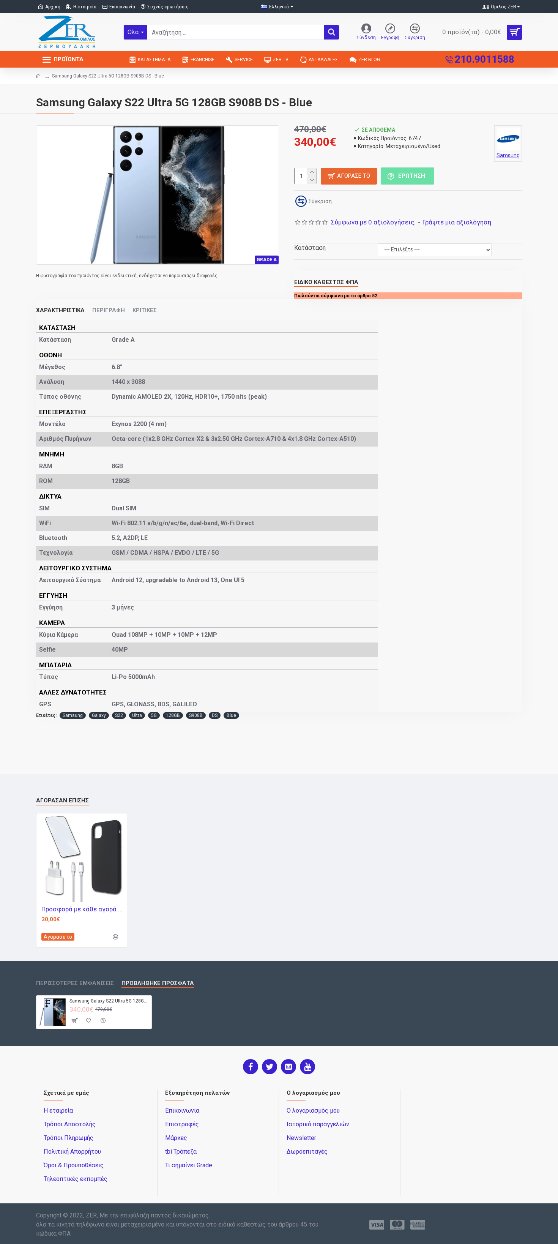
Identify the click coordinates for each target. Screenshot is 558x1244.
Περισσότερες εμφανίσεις (75, 983)
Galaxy (99, 715)
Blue (231, 715)
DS (215, 715)
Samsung (73, 715)
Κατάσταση (310, 247)
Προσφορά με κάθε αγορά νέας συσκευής (83, 909)
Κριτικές (144, 310)
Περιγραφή (108, 310)
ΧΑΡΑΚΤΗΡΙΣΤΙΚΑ (60, 310)
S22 (119, 715)
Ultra (137, 715)
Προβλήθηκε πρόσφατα (157, 983)
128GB (173, 715)
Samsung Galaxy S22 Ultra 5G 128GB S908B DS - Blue (109, 1001)
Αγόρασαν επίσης (62, 800)
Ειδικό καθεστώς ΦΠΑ (326, 282)
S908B (196, 715)
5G (154, 715)
